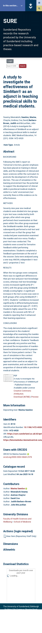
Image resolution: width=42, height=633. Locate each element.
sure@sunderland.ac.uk (23, 615)
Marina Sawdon (18, 488)
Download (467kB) (22, 397)
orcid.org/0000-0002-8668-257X (17, 457)
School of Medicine (22, 522)
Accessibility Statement (21, 628)
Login (10, 61)
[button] (4, 536)
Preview (35, 397)
